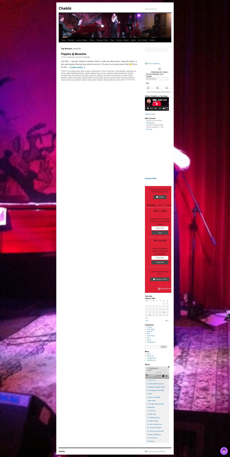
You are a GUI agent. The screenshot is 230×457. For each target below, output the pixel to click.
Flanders (130, 73)
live (122, 75)
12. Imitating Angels (153, 417)
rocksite (84, 80)
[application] (157, 104)
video (94, 80)
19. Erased (150, 441)
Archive (152, 40)
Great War (107, 75)
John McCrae (115, 75)
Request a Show (161, 279)
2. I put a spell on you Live (155, 384)
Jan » (167, 320)
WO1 (118, 80)
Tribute (89, 80)
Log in (149, 354)
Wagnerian (112, 80)
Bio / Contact (142, 40)
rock (72, 80)
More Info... (149, 129)
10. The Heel (151, 411)
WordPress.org (151, 360)
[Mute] (164, 108)
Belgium (81, 73)
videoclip (100, 80)
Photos (91, 40)
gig (83, 75)
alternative (130, 71)
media (70, 77)
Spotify (133, 40)
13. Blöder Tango (152, 421)
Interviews (150, 331)
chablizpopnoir (95, 73)
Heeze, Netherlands (159, 249)
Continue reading (77, 67)
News (82, 71)
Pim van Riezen (98, 77)
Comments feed (151, 358)
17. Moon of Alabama (154, 434)
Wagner (106, 80)
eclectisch (110, 73)
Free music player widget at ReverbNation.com (160, 92)
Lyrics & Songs (81, 40)
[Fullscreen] (167, 108)
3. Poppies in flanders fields (156, 387)
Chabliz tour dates (150, 114)
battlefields (74, 73)
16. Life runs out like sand (155, 431)
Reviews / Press (102, 40)
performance (77, 77)
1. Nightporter (151, 380)
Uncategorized (96, 71)
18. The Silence (152, 438)
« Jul (146, 320)
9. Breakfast (151, 407)
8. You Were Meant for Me (155, 404)
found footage (76, 75)
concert (103, 73)
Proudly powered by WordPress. (156, 451)
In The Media (72, 71)
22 (164, 312)
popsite (68, 80)
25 (150, 315)
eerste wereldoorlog (120, 73)
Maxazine (64, 77)
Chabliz (65, 8)
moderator (86, 57)
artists (68, 73)
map (161, 125)
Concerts (71, 40)
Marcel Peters (128, 75)
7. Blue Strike (151, 401)
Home (63, 40)
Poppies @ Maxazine (73, 54)
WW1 (123, 80)
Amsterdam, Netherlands (160, 219)
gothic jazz (92, 75)
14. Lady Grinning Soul (154, 424)
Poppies (118, 77)
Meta (78, 71)
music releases (151, 336)
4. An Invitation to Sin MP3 (155, 390)
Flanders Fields (66, 75)
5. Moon (149, 394)
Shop (112, 40)
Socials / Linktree (122, 40)
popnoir (112, 77)
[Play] (148, 108)
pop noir (106, 77)
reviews (87, 71)
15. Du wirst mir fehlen (154, 428)
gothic (86, 75)
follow (161, 197)
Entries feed (150, 356)
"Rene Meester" (121, 71)
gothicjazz (100, 75)
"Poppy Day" (111, 71)
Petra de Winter (87, 77)
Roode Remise (150, 123)
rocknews (78, 80)
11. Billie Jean (151, 414)
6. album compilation (154, 397)
